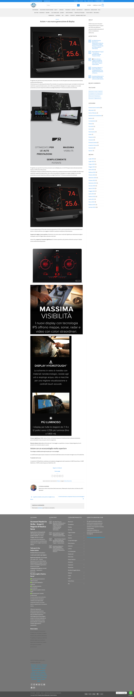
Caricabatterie (92, 121)
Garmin (47, 12)
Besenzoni (51, 15)
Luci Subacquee (55, 12)
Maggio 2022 (92, 191)
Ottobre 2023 (92, 180)
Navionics (42, 12)
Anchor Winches (93, 113)
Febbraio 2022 (92, 196)
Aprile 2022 (91, 193)
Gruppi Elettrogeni (79, 12)
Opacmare (96, 12)
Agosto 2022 (92, 188)
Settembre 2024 (92, 177)
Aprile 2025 (91, 169)
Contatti (81, 1)
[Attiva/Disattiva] (84, 522)
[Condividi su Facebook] (52, 476)
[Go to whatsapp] (130, 693)
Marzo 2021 (91, 201)
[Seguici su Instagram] (96, 1)
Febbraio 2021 (92, 204)
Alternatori (91, 110)
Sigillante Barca (98, 98)
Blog (85, 1)
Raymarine (35, 9)
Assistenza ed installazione (95, 115)
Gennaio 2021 (92, 207)
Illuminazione (92, 131)
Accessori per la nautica (94, 107)
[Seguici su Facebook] (94, 1)
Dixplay (74, 9)
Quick (55, 9)
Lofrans (61, 9)
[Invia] (78, 5)
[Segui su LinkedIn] (31, 688)
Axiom (65, 481)
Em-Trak (36, 12)
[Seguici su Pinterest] (101, 1)
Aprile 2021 (91, 199)
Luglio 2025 (91, 161)
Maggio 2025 (92, 167)
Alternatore (91, 91)
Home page (57, 471)
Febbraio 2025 (92, 172)
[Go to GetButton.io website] (130, 695)
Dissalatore (94, 9)
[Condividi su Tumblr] (62, 476)
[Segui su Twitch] (34, 688)
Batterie (100, 91)
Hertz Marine (69, 12)
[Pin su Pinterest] (60, 476)
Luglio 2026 (91, 158)
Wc (63, 15)
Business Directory (81, 15)
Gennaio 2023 (92, 185)
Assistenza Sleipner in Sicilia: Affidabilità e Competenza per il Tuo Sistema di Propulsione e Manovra (97, 70)
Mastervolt (79, 9)
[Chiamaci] (100, 1)
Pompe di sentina (93, 142)
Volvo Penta (89, 12)
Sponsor (91, 150)
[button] (91, 1)
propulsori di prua (93, 145)
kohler (90, 134)
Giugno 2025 (92, 164)
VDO (99, 9)
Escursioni (91, 126)
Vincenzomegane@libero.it (96, 537)
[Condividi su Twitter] (55, 476)
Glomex (62, 12)
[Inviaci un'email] (39, 684)
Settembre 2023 (92, 183)
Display (57, 19)
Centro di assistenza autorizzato (53, 693)
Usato (66, 15)
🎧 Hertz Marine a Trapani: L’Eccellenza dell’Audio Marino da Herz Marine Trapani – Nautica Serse (97, 61)
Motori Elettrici (71, 559)
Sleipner (58, 15)
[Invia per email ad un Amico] (57, 476)
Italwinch (68, 9)
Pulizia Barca (97, 96)
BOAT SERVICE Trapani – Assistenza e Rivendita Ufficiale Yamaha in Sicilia (98, 53)
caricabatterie (92, 93)
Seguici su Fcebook (57, 468)
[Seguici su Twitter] (97, 1)
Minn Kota (87, 9)
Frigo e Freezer (71, 532)
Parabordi (91, 139)
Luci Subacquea (99, 93)
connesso (40, 507)
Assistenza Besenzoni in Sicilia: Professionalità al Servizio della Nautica (98, 77)
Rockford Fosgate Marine (46, 9)
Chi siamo (76, 1)
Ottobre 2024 (92, 175)
